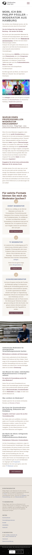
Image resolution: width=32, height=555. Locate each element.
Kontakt (4, 522)
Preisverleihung (6, 497)
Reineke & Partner (15, 403)
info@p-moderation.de (11, 535)
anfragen (15, 259)
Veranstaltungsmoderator (8, 520)
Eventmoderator (6, 517)
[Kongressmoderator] (16, 275)
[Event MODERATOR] (16, 201)
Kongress (24, 495)
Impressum (5, 539)
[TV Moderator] (16, 238)
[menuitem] (27, 3)
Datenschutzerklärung (7, 541)
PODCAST (5, 527)
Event (5, 493)
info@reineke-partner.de (15, 101)
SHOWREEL (5, 525)
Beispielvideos (17, 265)
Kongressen (16, 461)
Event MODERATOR (16, 206)
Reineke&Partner (14, 99)
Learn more (19, 551)
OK (12, 551)
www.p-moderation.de (10, 536)
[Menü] (27, 3)
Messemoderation (19, 497)
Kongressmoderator (16, 279)
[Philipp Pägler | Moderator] (13, 3)
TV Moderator (16, 242)
